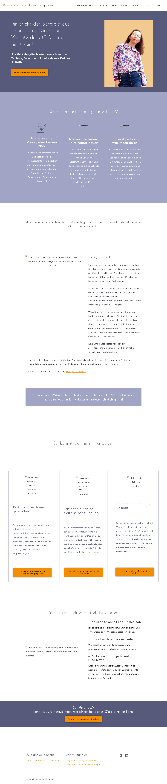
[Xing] (120, 755)
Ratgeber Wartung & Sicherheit (81, 760)
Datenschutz (54, 760)
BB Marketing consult (41, 5)
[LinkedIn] (126, 755)
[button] (93, 5)
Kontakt (29, 760)
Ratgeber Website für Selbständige (83, 765)
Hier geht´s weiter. (76, 371)
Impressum (40, 760)
